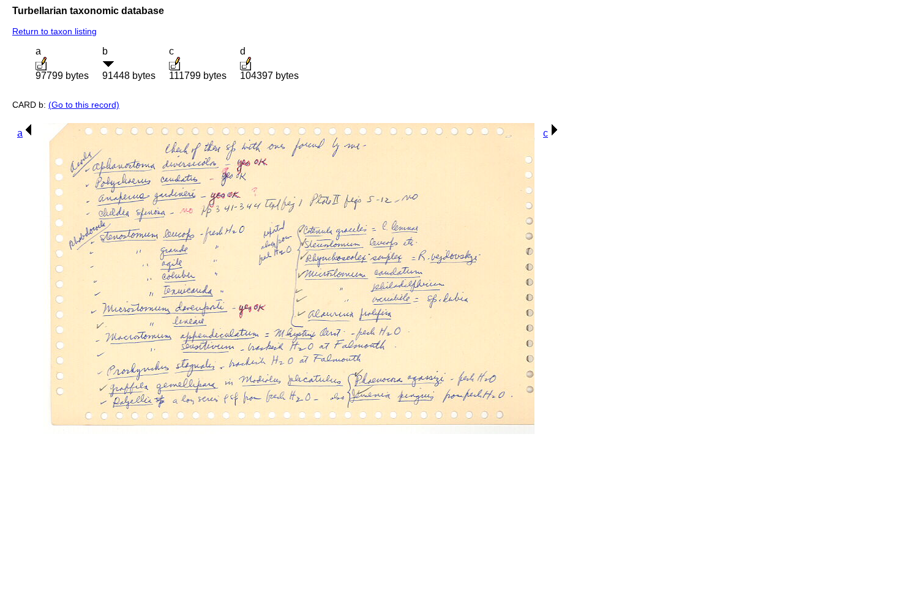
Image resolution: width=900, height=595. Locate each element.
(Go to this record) (83, 105)
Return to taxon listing (54, 31)
